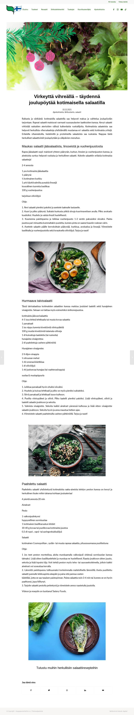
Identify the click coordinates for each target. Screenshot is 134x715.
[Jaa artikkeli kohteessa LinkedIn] (85, 690)
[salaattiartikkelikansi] (67, 56)
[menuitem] (112, 2)
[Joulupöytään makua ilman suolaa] (132, 357)
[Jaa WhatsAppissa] (67, 690)
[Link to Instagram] (118, 10)
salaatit (78, 112)
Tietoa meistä (123, 2)
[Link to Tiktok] (125, 10)
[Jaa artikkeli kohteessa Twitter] (49, 690)
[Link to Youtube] (122, 10)
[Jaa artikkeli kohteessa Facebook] (31, 690)
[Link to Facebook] (114, 10)
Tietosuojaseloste (37, 711)
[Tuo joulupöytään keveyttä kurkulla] (2, 357)
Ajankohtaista (58, 112)
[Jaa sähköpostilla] (103, 690)
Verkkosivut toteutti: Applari (118, 711)
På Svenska (112, 2)
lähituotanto (69, 112)
